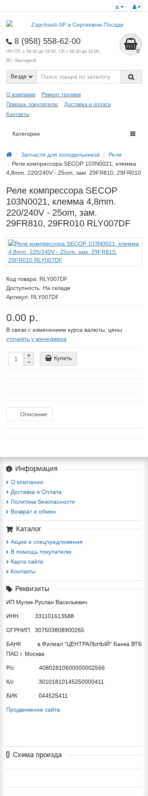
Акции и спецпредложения (47, 541)
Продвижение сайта (33, 709)
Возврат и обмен (33, 511)
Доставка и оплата (87, 104)
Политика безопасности (43, 501)
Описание (33, 414)
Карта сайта (27, 561)
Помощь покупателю (32, 104)
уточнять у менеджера (36, 338)
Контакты (17, 114)
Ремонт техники (61, 94)
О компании (20, 94)
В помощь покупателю (41, 551)
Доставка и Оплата (36, 491)
